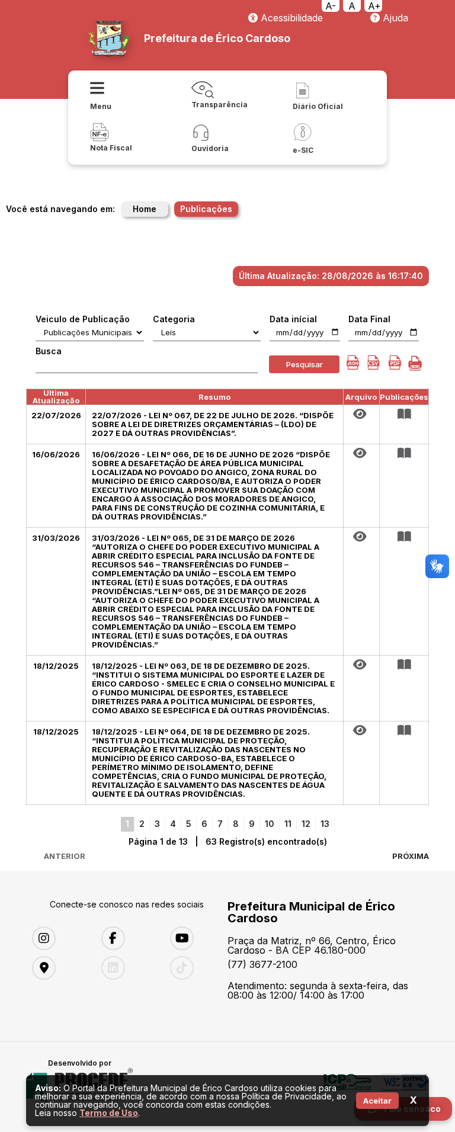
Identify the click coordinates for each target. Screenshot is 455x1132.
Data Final (369, 319)
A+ (374, 6)
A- (330, 6)
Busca (49, 351)
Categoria (174, 319)
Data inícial (293, 319)
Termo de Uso (108, 1113)
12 (306, 824)
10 (269, 824)
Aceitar (377, 1100)
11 (287, 824)
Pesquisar (304, 364)
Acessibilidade (290, 18)
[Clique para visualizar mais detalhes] (404, 414)
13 (325, 824)
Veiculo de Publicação (83, 319)
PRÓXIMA (410, 856)
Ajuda (394, 18)
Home (144, 209)
